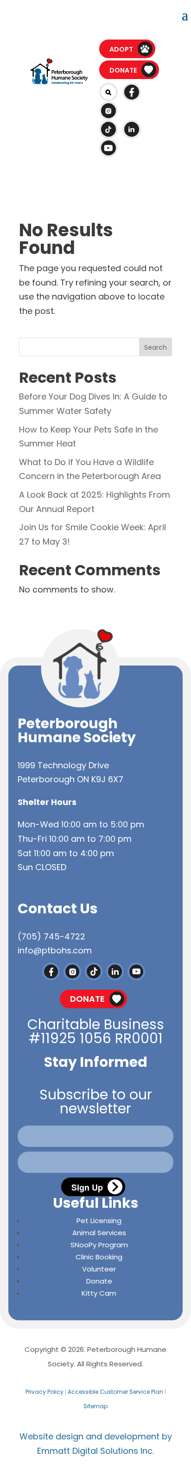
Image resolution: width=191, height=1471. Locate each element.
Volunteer (99, 1269)
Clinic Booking (99, 1257)
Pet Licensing (98, 1220)
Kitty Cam (99, 1293)
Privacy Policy (44, 1392)
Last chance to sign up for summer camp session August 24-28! (90, 16)
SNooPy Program (99, 1245)
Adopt (121, 49)
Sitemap (95, 1406)
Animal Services (99, 1233)
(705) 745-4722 (51, 936)
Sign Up (87, 1187)
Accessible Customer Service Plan (115, 1392)
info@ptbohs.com (55, 950)
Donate (123, 70)
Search (155, 347)
